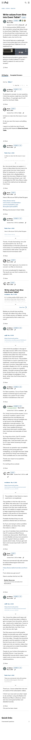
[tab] (5, 75)
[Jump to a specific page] (26, 85)
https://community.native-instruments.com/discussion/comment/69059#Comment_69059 (15, 487)
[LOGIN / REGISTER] (28, 2)
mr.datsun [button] (10, 20)
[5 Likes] (25, 21)
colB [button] (8, 282)
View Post (22, 307)
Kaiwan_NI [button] (21, 24)
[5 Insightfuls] (23, 21)
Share (5, 67)
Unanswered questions (15, 721)
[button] (4, 21)
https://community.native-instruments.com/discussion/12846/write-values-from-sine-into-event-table (15, 340)
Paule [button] (8, 108)
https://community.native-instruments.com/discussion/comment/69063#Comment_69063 (15, 608)
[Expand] (15, 163)
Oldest (10, 82)
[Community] (6, 3)
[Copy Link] (26, 25)
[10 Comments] (20, 21)
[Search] (25, 2)
